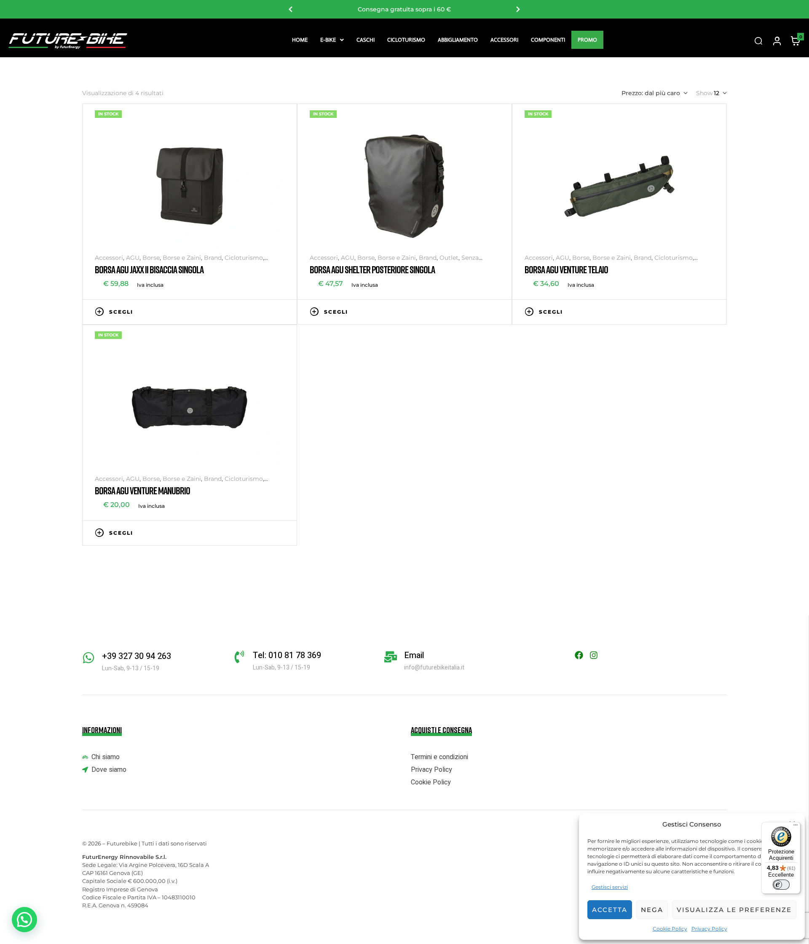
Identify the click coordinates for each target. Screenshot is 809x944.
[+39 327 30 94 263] (88, 657)
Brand (213, 257)
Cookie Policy (670, 928)
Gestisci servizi (610, 887)
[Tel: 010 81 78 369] (239, 657)
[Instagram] (593, 655)
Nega (652, 910)
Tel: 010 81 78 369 (287, 655)
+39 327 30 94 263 (136, 656)
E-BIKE (328, 39)
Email (414, 655)
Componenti (548, 39)
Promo (587, 39)
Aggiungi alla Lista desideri (255, 311)
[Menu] (795, 827)
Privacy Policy (709, 928)
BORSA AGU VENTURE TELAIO (566, 269)
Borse (151, 257)
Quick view (280, 311)
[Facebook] (579, 655)
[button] (332, 40)
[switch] (781, 885)
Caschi (365, 39)
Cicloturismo (406, 39)
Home (300, 39)
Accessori (504, 39)
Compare (267, 311)
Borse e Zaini (182, 257)
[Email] (390, 657)
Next (518, 9)
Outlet (448, 257)
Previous (290, 9)
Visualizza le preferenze (734, 910)
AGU (132, 257)
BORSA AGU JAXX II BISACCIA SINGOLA (149, 269)
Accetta (609, 910)
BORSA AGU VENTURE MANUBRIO (142, 490)
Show (704, 93)
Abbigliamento (458, 39)
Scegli (121, 312)
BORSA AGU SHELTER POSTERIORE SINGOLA (372, 269)
